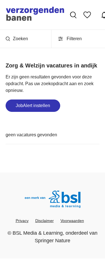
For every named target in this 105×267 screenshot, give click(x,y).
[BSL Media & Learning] (52, 200)
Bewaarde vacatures (88, 14)
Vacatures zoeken (74, 14)
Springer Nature (52, 240)
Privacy (22, 220)
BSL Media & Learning (38, 233)
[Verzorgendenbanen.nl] (35, 15)
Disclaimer (44, 220)
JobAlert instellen (33, 105)
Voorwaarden (72, 220)
